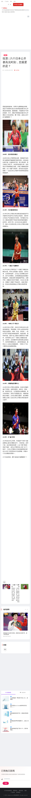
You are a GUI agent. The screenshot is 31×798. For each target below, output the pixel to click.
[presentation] (26, 10)
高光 (4, 582)
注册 (14, 1)
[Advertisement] (15, 34)
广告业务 (7, 1)
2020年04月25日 (8, 70)
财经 (11, 696)
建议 (26, 790)
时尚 (5, 55)
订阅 (6, 783)
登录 (11, 1)
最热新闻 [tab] (23, 692)
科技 (6, 613)
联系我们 (18, 792)
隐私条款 (21, 790)
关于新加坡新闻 (8, 790)
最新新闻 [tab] (9, 692)
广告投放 (13, 792)
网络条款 (15, 790)
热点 (11, 704)
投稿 (2, 1)
